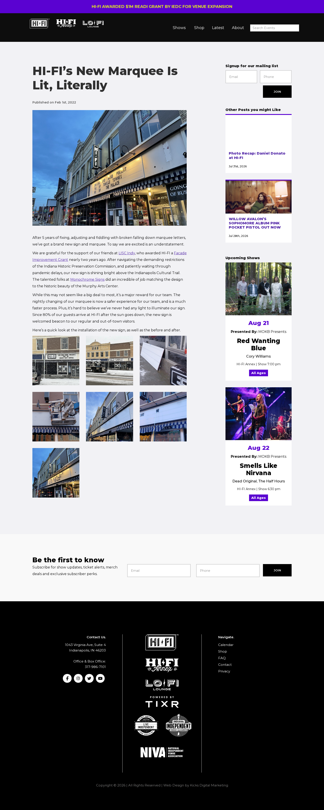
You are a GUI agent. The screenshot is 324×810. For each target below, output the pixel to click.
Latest (218, 27)
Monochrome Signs (87, 279)
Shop (199, 27)
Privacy (224, 671)
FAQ (222, 658)
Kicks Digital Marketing (209, 785)
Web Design (173, 785)
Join (277, 91)
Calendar (225, 645)
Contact (225, 664)
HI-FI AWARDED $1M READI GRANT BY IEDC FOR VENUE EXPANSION (162, 6)
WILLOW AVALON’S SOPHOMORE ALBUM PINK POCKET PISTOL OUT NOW (255, 223)
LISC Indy (127, 253)
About (238, 27)
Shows (179, 27)
